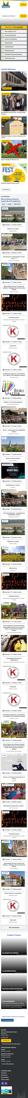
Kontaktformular (6, 1040)
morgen (9, 204)
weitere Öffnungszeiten (8, 1063)
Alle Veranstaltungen (14, 927)
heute (3, 204)
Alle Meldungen (6, 189)
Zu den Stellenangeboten (7, 1020)
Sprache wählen (24, 1)
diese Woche (17, 204)
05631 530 (4, 1037)
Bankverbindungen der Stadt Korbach (11, 1043)
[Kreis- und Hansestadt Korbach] (14, 1034)
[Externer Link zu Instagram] (5, 1083)
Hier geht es (14, 27)
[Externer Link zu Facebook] (2, 1083)
